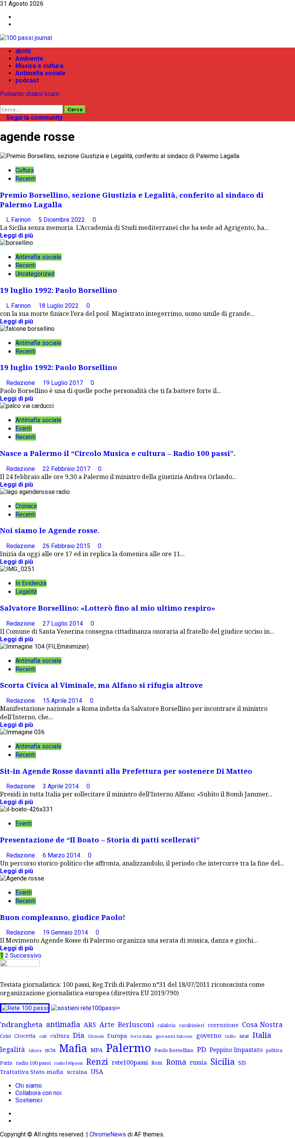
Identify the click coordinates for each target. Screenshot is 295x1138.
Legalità (26, 591)
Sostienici (28, 1100)
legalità (12, 1049)
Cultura (24, 170)
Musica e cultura (39, 65)
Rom (156, 1062)
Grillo (230, 1036)
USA (97, 1071)
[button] (2, 101)
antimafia (63, 1024)
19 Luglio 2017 (64, 382)
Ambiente (29, 58)
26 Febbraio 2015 (67, 546)
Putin (6, 1062)
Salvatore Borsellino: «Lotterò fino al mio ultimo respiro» (107, 608)
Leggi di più (16, 235)
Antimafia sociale (40, 73)
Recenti (25, 178)
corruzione (223, 1025)
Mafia (73, 1048)
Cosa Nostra (262, 1024)
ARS (90, 1025)
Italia (261, 1034)
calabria (166, 1025)
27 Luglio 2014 (64, 623)
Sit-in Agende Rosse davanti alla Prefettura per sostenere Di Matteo (126, 771)
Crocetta (25, 1035)
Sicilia (222, 1061)
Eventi (23, 428)
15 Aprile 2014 (63, 700)
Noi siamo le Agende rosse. (49, 530)
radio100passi (68, 1063)
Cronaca (26, 506)
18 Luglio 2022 (59, 305)
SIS (242, 1062)
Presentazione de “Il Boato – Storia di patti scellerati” (100, 839)
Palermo (128, 1047)
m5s (50, 1050)
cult (43, 1036)
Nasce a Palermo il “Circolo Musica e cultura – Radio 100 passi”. (117, 453)
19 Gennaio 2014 (66, 932)
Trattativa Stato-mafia (31, 1071)
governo (208, 1035)
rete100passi (130, 1062)
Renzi (97, 1061)
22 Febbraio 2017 (67, 468)
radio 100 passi (33, 1062)
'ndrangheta (21, 1024)
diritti (23, 51)
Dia (79, 1035)
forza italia (141, 1036)
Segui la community (34, 117)
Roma (176, 1062)
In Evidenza (30, 583)
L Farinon (19, 219)
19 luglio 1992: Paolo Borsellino (58, 290)
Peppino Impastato (236, 1050)
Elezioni (96, 1036)
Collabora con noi (38, 1093)
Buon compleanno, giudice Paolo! (62, 917)
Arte (106, 1024)
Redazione (21, 382)
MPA (97, 1050)
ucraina (77, 1071)
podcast (27, 80)
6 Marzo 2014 (62, 855)
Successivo (25, 955)
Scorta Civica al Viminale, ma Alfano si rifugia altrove (101, 685)
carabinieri (191, 1025)
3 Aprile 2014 (61, 786)
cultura (60, 1035)
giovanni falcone (174, 1036)
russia (198, 1063)
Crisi (5, 1035)
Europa (117, 1035)
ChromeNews (107, 1134)
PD (201, 1049)
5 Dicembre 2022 (62, 219)
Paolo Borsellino (174, 1050)
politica (274, 1050)
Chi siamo (28, 1085)
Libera (34, 1050)
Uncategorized (35, 273)
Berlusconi (136, 1024)
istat (244, 1035)
